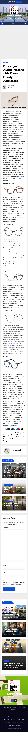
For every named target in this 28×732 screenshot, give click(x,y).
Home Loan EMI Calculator (14, 725)
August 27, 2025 (9, 651)
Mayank (12, 85)
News (24, 716)
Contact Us (14, 713)
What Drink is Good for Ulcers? (14, 488)
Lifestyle (5, 62)
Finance (5, 627)
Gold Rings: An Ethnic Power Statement (20, 435)
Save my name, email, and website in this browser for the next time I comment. (13, 583)
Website (5, 573)
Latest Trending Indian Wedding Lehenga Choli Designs (8, 437)
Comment (6, 527)
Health (5, 484)
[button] (22, 23)
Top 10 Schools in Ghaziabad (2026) (11, 614)
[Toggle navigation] (13, 23)
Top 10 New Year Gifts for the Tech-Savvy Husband (13, 473)
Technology (12, 719)
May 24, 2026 (8, 617)
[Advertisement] (14, 40)
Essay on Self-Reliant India (13, 647)
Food (23, 719)
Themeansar (14, 709)
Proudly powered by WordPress (10, 707)
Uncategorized (7, 610)
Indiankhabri (14, 15)
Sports (20, 722)
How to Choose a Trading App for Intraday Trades (11, 631)
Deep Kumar (17, 634)
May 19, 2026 (8, 634)
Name (5, 558)
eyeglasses (21, 176)
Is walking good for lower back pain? (12, 504)
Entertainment (15, 722)
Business (8, 722)
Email (4, 565)
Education (6, 644)
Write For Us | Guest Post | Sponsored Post (12, 716)
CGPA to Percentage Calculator (14, 728)
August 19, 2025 (9, 667)
